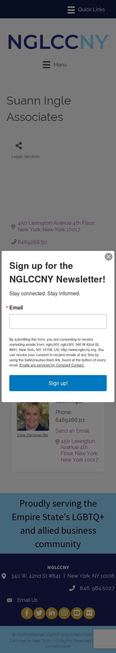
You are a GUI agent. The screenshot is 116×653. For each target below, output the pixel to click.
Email (16, 307)
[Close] (108, 257)
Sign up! (58, 383)
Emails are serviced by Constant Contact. (51, 364)
